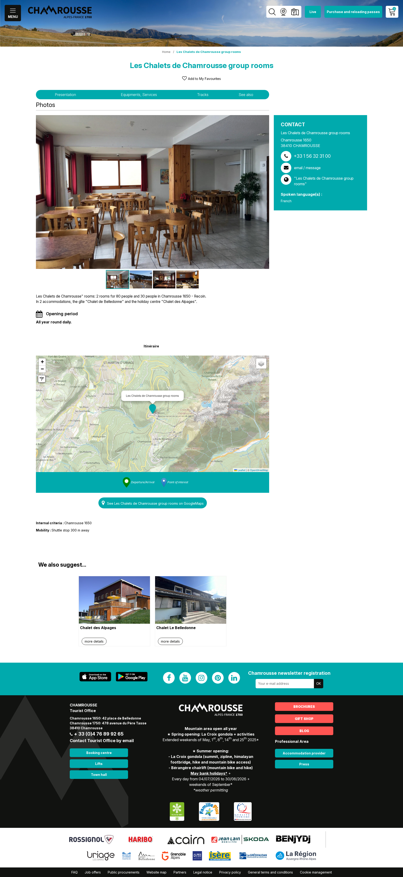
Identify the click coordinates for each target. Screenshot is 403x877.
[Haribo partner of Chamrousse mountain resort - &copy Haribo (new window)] (140, 839)
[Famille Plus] (209, 811)
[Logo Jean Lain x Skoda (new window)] (240, 839)
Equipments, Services (139, 94)
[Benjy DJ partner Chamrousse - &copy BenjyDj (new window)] (293, 839)
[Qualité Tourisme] (243, 811)
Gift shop (304, 719)
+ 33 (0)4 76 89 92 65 (99, 734)
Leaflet (241, 470)
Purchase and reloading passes (353, 12)
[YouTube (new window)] (185, 678)
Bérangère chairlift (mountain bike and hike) (212, 767)
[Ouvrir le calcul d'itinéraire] (41, 378)
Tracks (202, 94)
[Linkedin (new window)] (234, 678)
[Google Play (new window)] (132, 677)
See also (246, 94)
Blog (304, 731)
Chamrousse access (295, 11)
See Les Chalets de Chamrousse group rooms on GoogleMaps (155, 503)
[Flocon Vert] (177, 811)
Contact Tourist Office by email (102, 740)
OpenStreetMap (259, 470)
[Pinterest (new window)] (218, 678)
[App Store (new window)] (95, 677)
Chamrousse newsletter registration (289, 673)
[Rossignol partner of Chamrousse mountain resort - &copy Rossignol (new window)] (91, 839)
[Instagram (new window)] (201, 678)
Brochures (304, 707)
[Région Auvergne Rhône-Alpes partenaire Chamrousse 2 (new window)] (296, 855)
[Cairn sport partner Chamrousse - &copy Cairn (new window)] (185, 839)
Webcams (283, 12)
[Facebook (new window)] (169, 678)
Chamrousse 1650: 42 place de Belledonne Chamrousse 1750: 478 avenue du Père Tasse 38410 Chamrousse (108, 723)
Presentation (65, 94)
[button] (152, 409)
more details (94, 641)
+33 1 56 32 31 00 (312, 156)
